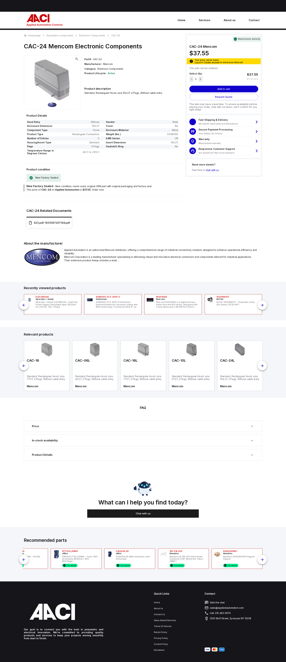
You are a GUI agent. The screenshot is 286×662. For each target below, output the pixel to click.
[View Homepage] (44, 20)
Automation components (60, 35)
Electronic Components (92, 35)
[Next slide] (262, 305)
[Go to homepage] (63, 612)
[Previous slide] (23, 305)
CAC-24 (115, 35)
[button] (224, 122)
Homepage (34, 35)
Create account (211, 62)
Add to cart (223, 89)
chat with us (212, 170)
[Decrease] (191, 79)
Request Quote (223, 96)
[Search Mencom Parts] (42, 265)
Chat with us (143, 513)
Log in (198, 62)
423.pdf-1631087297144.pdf (52, 222)
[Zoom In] (76, 59)
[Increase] (200, 79)
